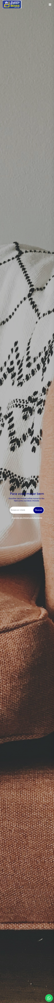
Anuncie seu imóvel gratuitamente (27, 518)
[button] (50, 4)
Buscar (38, 510)
